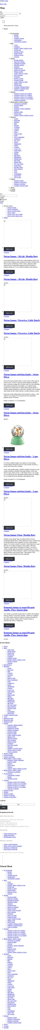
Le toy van (17, 149)
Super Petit (17, 175)
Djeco (16, 132)
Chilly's (16, 130)
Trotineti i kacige (19, 38)
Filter (3, 807)
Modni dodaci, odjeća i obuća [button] (19, 102)
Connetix (17, 127)
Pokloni (6, 792)
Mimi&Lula (17, 157)
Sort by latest (11, 212)
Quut (15, 172)
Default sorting (11, 207)
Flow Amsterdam (19, 137)
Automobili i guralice (20, 42)
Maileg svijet (18, 83)
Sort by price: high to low (14, 216)
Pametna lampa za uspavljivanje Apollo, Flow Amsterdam (19, 608)
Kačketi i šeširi (18, 112)
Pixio (15, 170)
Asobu (16, 119)
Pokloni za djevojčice (20, 182)
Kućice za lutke (18, 78)
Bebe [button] (11, 43)
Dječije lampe (18, 53)
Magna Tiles (17, 162)
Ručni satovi (17, 113)
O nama (12, 189)
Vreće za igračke (19, 90)
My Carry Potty (18, 164)
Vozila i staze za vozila (20, 73)
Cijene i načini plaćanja (10, 844)
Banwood (17, 120)
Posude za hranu (12, 661)
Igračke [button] (12, 58)
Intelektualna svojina (10, 837)
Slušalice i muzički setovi (21, 88)
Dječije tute (17, 50)
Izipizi (16, 142)
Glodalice (17, 47)
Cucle (16, 45)
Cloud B (16, 129)
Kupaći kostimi (18, 105)
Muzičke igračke (19, 65)
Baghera (16, 122)
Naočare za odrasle (19, 100)
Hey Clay (17, 140)
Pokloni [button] (12, 179)
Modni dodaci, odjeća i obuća (12, 758)
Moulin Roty (18, 159)
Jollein (16, 145)
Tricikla (16, 36)
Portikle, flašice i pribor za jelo (23, 48)
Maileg (16, 154)
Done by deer (18, 134)
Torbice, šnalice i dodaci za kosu (23, 115)
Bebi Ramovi (8, 665)
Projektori (17, 77)
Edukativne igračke (19, 63)
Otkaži (6, 217)
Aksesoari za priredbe (20, 103)
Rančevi (16, 110)
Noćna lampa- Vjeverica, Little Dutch (22, 320)
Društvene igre (18, 68)
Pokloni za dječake (19, 184)
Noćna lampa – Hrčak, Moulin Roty (21, 256)
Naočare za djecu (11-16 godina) (23, 98)
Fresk (15, 135)
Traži (2, 17)
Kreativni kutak (18, 80)
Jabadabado (17, 144)
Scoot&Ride (17, 174)
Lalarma (16, 147)
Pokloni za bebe (19, 180)
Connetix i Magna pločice (21, 87)
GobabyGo (17, 139)
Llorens (16, 152)
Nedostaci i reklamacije (10, 847)
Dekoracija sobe (8, 718)
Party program (18, 75)
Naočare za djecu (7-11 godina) (23, 97)
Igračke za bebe (18, 52)
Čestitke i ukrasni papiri (21, 185)
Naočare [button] (12, 92)
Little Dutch (17, 150)
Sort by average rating (13, 211)
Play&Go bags (18, 167)
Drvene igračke (18, 60)
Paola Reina (17, 165)
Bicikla (16, 35)
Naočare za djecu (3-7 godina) (23, 95)
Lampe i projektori (9, 757)
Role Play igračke (19, 62)
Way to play (17, 177)
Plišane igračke (18, 72)
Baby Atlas (3, 4)
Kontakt (12, 190)
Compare (6, 252)
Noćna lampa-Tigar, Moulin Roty (19, 535)
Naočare (6, 780)
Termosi (16, 107)
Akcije (12, 187)
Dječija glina (18, 85)
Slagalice (16, 67)
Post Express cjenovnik (10, 849)
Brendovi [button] (13, 117)
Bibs (15, 124)
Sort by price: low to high (14, 214)
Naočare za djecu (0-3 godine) (23, 93)
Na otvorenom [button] (14, 33)
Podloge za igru (18, 55)
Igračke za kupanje (19, 70)
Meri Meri (17, 155)
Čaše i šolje (10, 650)
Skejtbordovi (18, 40)
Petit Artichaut (18, 169)
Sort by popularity (12, 209)
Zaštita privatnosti (9, 835)
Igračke (6, 723)
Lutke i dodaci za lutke (21, 82)
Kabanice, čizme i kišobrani (22, 108)
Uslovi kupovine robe (10, 833)
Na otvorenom (8, 773)
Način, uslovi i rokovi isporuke (13, 846)
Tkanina (16, 57)
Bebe (5, 648)
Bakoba (16, 125)
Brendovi (6, 666)
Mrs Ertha (17, 160)
